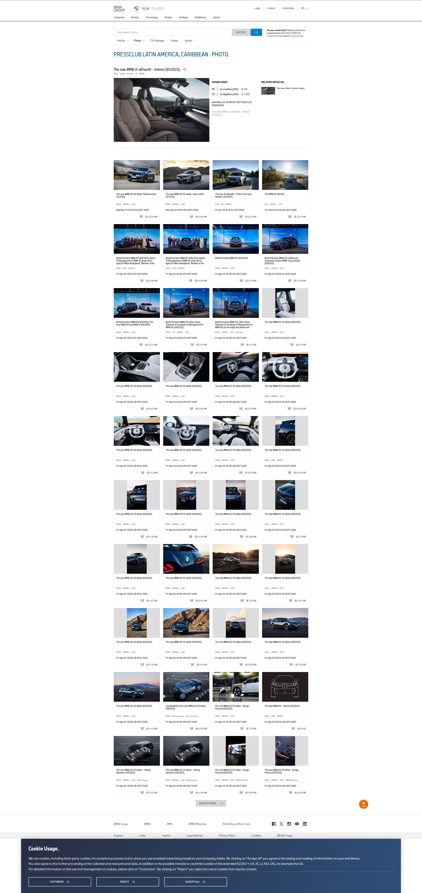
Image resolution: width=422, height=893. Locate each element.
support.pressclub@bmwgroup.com (285, 35)
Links (142, 835)
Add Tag (241, 32)
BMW (147, 824)
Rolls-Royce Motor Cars (236, 824)
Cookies (256, 835)
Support (118, 835)
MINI (169, 824)
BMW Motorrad (197, 824)
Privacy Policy (227, 835)
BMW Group (121, 824)
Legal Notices (195, 835)
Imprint (166, 835)
